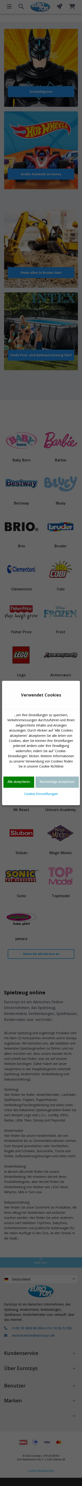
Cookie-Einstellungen (41, 794)
